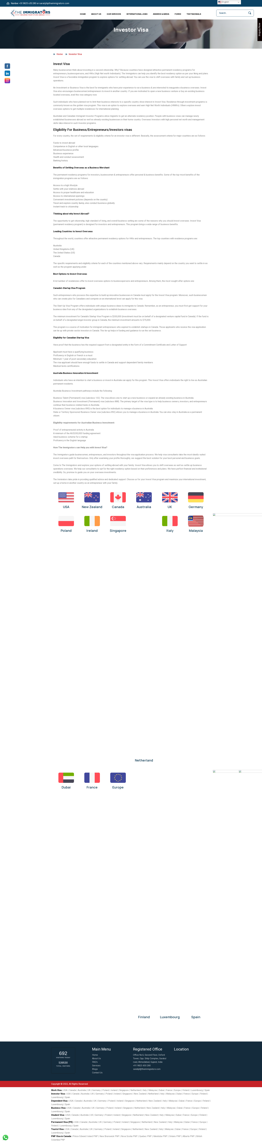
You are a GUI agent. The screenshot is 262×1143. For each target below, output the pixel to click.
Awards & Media (161, 14)
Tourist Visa (57, 1129)
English (225, 1)
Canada (118, 507)
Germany (196, 507)
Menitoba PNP (160, 1136)
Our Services (114, 14)
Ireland (92, 530)
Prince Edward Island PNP (85, 1136)
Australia (144, 507)
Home (83, 14)
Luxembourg (170, 1017)
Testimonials (194, 14)
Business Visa (58, 1108)
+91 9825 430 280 (27, 3)
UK (170, 507)
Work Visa (56, 1090)
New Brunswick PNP (109, 1136)
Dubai (66, 787)
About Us (96, 14)
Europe (118, 787)
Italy (169, 530)
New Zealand (92, 507)
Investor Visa (58, 1093)
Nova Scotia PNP (129, 1136)
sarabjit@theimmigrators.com (54, 3)
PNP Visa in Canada (61, 1136)
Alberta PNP (188, 1136)
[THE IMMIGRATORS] (30, 12)
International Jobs (137, 14)
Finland (144, 1017)
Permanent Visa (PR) (62, 1122)
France (92, 787)
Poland (66, 530)
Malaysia (196, 530)
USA (66, 507)
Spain (195, 1017)
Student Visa (57, 1115)
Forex (178, 14)
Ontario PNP (175, 1136)
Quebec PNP (145, 1136)
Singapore (118, 530)
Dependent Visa (59, 1101)
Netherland (144, 760)
